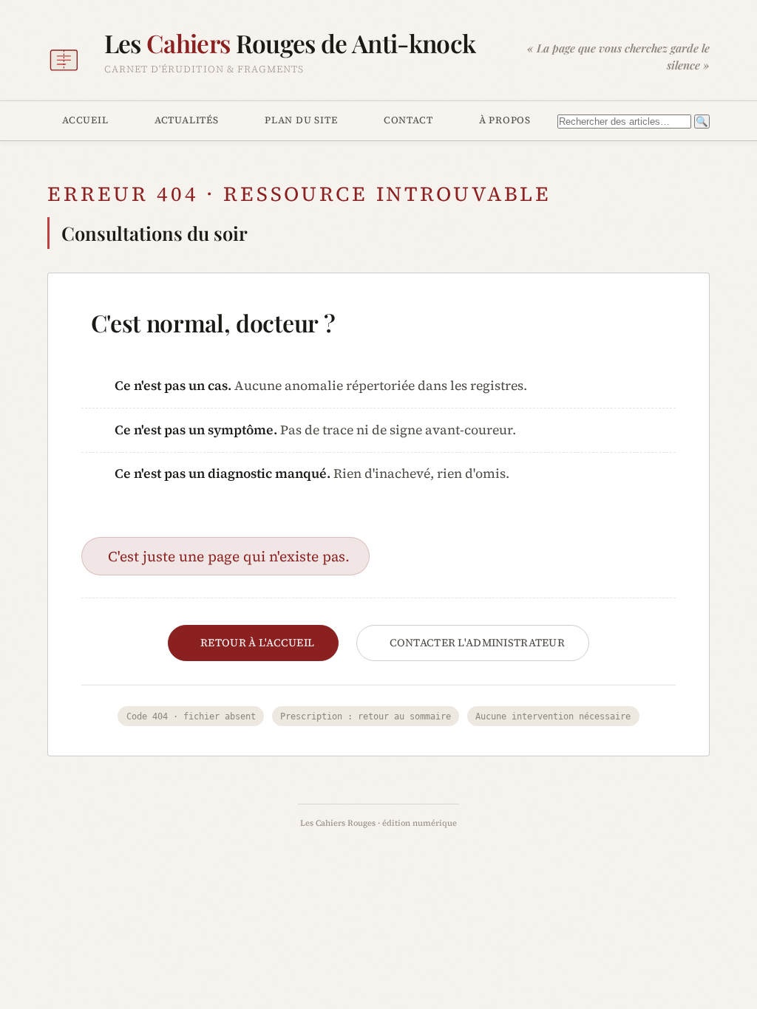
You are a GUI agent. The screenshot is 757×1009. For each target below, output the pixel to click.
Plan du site (301, 119)
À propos (505, 119)
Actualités (187, 119)
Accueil (85, 119)
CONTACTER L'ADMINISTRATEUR (478, 642)
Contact (408, 119)
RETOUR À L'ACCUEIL (257, 642)
